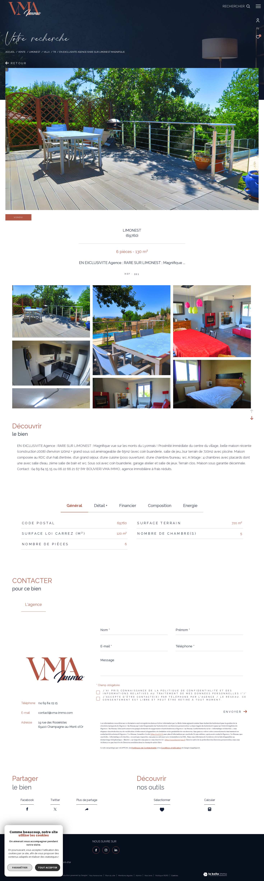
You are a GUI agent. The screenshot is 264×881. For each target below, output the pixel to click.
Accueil (10, 52)
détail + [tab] (100, 505)
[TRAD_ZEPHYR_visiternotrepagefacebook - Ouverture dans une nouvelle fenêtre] (96, 850)
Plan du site (110, 876)
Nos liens (149, 876)
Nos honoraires (95, 876)
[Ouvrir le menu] (258, 6)
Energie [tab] (190, 505)
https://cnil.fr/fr (156, 734)
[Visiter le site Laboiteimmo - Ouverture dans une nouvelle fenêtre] (215, 875)
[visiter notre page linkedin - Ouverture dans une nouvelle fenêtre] (115, 850)
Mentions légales (125, 876)
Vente (22, 52)
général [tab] (74, 505)
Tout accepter (47, 867)
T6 (54, 52)
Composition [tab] (159, 505)
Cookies (174, 876)
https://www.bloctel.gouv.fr (175, 740)
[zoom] (51, 336)
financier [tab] (127, 505)
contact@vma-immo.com (55, 713)
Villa (47, 52)
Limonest (34, 52)
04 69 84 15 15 (48, 703)
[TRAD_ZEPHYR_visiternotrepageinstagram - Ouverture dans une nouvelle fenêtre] (106, 850)
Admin (139, 876)
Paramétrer (19, 867)
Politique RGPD (161, 876)
